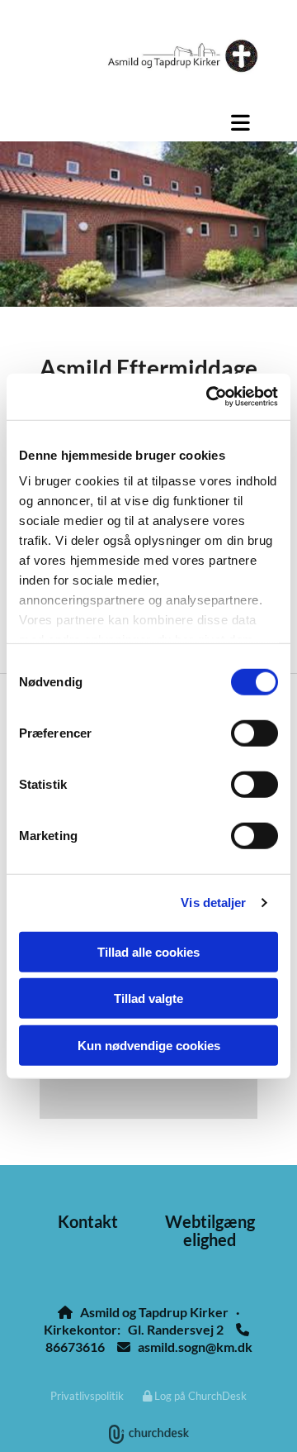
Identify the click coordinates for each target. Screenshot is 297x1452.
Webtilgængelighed (210, 1230)
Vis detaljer (213, 903)
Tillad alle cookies (148, 951)
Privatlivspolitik (87, 1395)
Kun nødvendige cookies (149, 1045)
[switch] (254, 732)
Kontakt (88, 1221)
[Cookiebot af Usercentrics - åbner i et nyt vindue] (209, 397)
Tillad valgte (148, 998)
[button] (148, 122)
